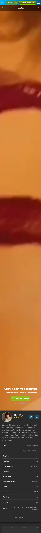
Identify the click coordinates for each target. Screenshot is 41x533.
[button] (31, 417)
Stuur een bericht (22, 398)
